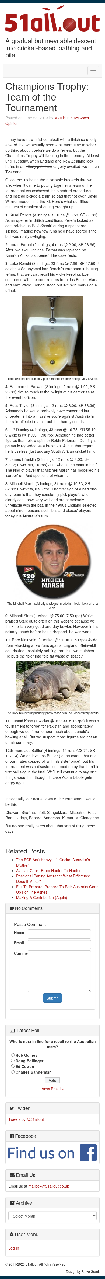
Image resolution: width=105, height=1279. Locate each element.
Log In (13, 1248)
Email (19, 942)
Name (19, 932)
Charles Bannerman (34, 1072)
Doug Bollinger (29, 1060)
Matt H (60, 117)
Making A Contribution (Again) (41, 897)
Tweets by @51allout (26, 1119)
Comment (19, 953)
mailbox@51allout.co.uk (48, 1186)
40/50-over (80, 117)
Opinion (12, 123)
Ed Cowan (25, 1066)
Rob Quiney (26, 1055)
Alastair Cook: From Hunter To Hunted (49, 870)
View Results (53, 1088)
